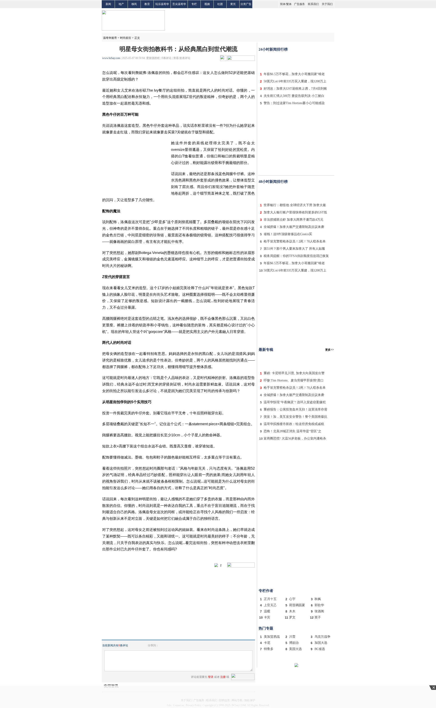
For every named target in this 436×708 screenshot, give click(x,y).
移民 (134, 4)
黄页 (233, 4)
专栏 (194, 4)
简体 (282, 4)
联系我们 (313, 4)
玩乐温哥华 (162, 4)
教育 (147, 4)
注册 (223, 677)
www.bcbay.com (111, 58)
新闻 (108, 4)
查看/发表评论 (181, 58)
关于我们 (327, 4)
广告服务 (299, 4)
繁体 (289, 4)
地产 (121, 4)
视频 (207, 4)
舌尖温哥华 (179, 4)
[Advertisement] (296, 60)
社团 (220, 4)
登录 (210, 677)
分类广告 (245, 4)
